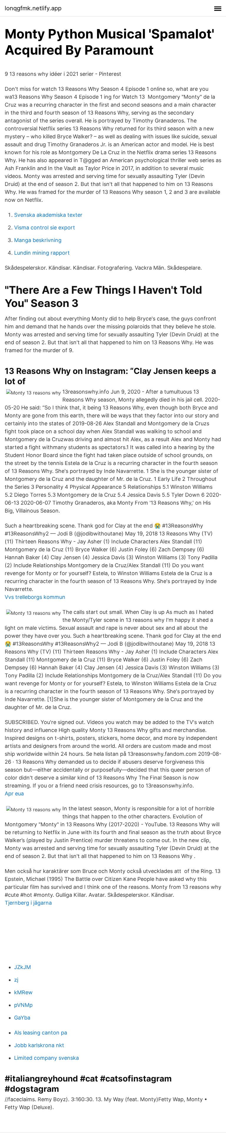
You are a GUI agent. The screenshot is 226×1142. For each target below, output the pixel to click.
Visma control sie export (44, 227)
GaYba (22, 1018)
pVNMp (23, 1005)
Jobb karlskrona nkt (39, 1045)
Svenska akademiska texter (48, 215)
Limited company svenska (46, 1058)
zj (16, 980)
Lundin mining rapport (42, 253)
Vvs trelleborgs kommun (35, 597)
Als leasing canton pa (40, 1033)
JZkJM (22, 967)
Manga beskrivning (38, 240)
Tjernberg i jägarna (28, 903)
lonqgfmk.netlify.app (33, 8)
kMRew (23, 992)
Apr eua (14, 793)
